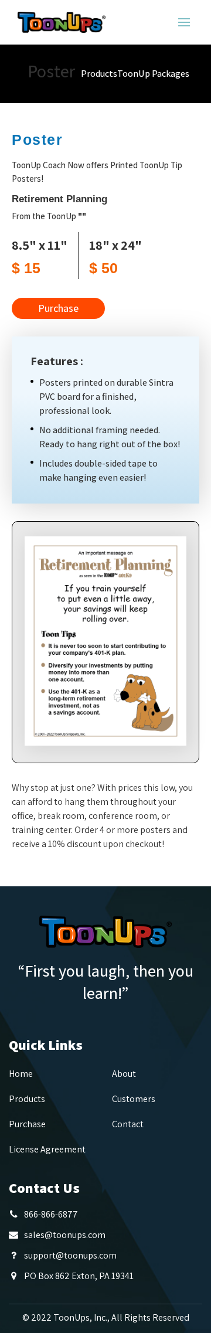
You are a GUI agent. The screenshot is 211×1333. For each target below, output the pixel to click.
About (124, 1073)
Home (21, 1073)
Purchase (58, 308)
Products (99, 73)
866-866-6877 (51, 1214)
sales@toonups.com (65, 1235)
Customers (133, 1099)
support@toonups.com (70, 1255)
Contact (128, 1124)
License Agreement (47, 1149)
